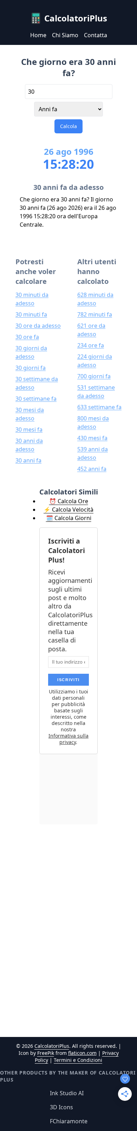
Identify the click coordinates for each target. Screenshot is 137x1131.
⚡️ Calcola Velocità (68, 509)
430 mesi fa (92, 438)
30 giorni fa (30, 368)
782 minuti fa (94, 314)
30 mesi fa (29, 429)
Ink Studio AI (67, 1093)
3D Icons (61, 1107)
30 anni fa (28, 460)
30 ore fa (27, 337)
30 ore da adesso (38, 326)
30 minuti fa (31, 314)
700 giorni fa (94, 376)
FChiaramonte (68, 1121)
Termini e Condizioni (78, 1060)
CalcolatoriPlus (51, 1046)
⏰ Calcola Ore (68, 501)
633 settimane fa (99, 407)
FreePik (45, 1053)
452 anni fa (91, 469)
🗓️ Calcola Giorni (68, 518)
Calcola (68, 126)
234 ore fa (90, 345)
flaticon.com (82, 1053)
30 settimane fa (36, 398)
